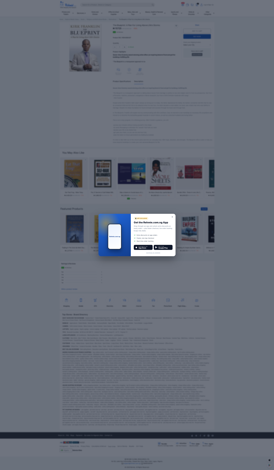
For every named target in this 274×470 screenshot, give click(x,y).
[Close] (172, 217)
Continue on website (153, 253)
